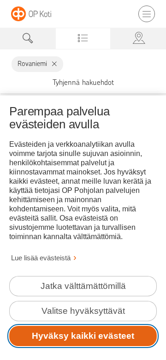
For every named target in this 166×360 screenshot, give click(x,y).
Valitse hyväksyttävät (83, 311)
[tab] (27, 38)
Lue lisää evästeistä (41, 258)
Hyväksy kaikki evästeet (83, 336)
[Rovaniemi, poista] (52, 63)
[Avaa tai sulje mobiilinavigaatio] (146, 14)
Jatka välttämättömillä (83, 286)
